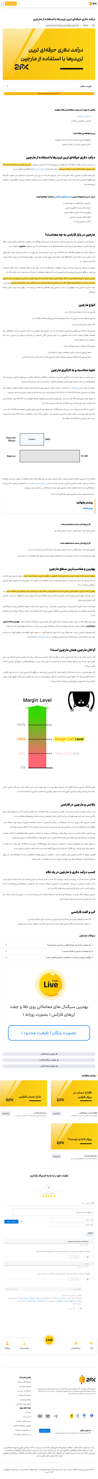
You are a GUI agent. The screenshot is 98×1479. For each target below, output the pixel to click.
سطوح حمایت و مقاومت (65, 1301)
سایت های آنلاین (43, 636)
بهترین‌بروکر (24, 1348)
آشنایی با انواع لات (83, 116)
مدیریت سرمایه (35, 1298)
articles (85, 25)
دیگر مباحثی (39, 169)
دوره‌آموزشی (75, 1348)
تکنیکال (40, 1301)
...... (71, 1289)
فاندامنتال (31, 1301)
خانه (91, 1348)
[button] (7, 86)
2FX (93, 25)
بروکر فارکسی (74, 388)
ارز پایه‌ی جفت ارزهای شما (36, 483)
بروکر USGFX (88, 508)
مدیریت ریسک (23, 1298)
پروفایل (7, 1348)
